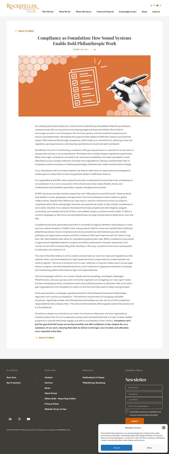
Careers (156, 11)
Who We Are (48, 11)
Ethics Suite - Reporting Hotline (60, 398)
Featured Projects (105, 11)
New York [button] (11, 377)
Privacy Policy (52, 403)
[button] (163, 427)
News (144, 11)
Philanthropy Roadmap (94, 382)
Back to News (26, 31)
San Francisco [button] (14, 382)
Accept (116, 448)
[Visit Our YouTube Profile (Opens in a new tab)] (157, 5)
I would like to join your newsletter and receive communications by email (145, 413)
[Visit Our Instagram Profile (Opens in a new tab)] (154, 5)
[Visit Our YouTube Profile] (28, 419)
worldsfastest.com (63, 430)
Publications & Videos (93, 377)
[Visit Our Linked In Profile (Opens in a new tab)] (151, 5)
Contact (49, 377)
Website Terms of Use (55, 409)
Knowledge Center (128, 11)
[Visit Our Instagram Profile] (19, 419)
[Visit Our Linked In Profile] (10, 419)
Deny (149, 448)
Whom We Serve (83, 11)
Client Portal (51, 393)
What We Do (65, 11)
